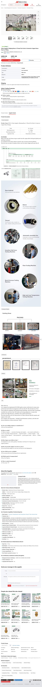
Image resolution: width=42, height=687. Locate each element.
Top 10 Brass (33, 672)
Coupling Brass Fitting (5, 672)
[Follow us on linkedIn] (30, 681)
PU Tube (2, 649)
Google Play (10, 680)
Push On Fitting (14, 672)
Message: (5, 576)
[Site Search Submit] (26, 5)
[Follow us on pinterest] (40, 680)
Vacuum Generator (4, 651)
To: (6, 573)
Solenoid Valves (23, 651)
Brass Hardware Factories (26, 667)
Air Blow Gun (13, 651)
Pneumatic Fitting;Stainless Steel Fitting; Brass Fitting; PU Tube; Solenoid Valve (22, 514)
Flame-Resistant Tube (24, 649)
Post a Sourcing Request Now (31, 585)
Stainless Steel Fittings (15, 647)
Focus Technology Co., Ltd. (13, 684)
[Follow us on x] (35, 680)
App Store (4, 680)
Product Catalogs (16, 645)
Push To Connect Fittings (17, 662)
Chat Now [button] (32, 60)
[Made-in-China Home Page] (21, 2)
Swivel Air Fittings (27, 662)
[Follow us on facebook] (33, 680)
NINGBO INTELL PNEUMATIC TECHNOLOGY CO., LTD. (13, 51)
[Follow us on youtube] (38, 680)
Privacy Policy (38, 684)
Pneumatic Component (22, 7)
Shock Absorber (33, 649)
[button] (1, 1)
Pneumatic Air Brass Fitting (24, 672)
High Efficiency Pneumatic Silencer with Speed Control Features (36, 620)
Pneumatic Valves (34, 651)
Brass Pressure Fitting (27, 670)
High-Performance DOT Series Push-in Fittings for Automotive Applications (15, 620)
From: (6, 570)
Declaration (32, 684)
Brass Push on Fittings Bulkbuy (7, 675)
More (2, 677)
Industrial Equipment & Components (10, 7)
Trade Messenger (18, 680)
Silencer (32, 647)
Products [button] (11, 4)
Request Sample (20, 62)
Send (9, 585)
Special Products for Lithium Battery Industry (28, 647)
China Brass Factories (5, 667)
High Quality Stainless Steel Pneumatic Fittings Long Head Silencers (5, 636)
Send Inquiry (10, 60)
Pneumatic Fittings (30, 7)
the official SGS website (27, 472)
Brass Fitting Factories (15, 667)
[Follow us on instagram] (37, 680)
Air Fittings (3, 647)
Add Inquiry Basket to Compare (21, 41)
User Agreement (27, 684)
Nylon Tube (13, 649)
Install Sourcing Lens (6, 681)
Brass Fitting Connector (18, 670)
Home (2, 7)
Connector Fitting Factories (6, 670)
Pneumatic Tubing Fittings (6, 662)
